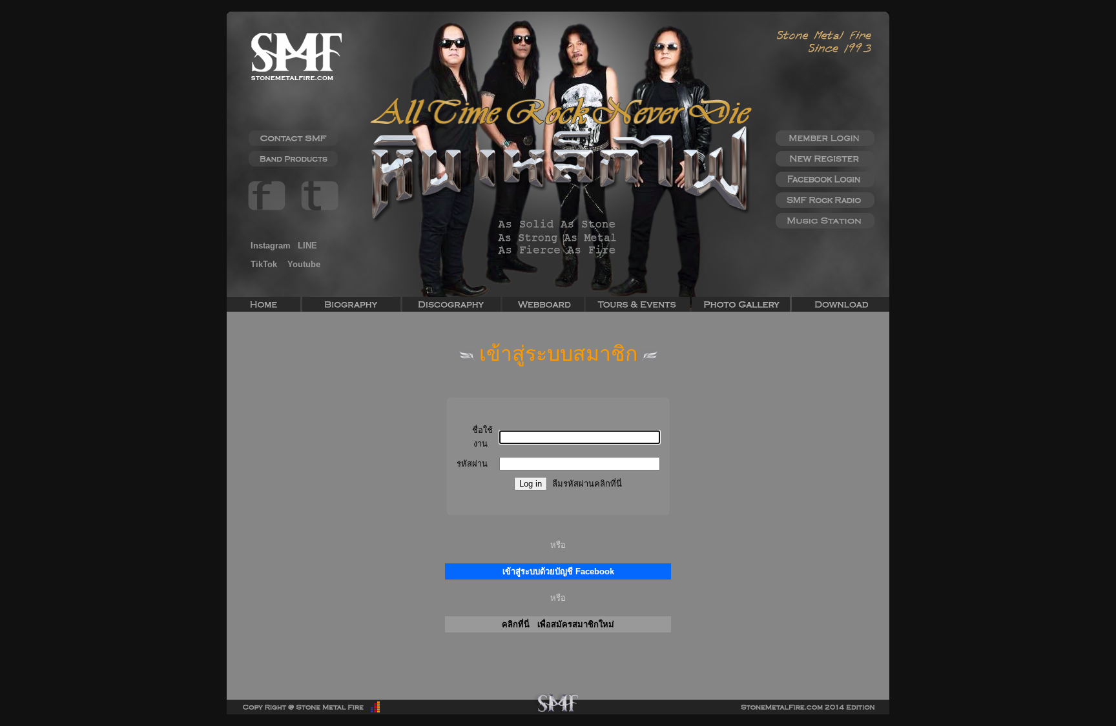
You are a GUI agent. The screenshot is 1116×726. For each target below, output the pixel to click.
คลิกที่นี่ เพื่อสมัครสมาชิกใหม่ (558, 624)
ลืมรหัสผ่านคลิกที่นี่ (587, 484)
